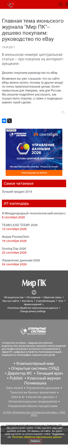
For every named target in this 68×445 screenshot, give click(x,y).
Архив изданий (33, 304)
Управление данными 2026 (21, 260)
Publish (16, 378)
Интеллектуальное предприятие (32, 401)
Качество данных (41, 397)
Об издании (33, 297)
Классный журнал (44, 378)
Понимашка (35, 383)
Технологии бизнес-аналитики (33, 392)
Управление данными (43, 388)
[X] (9, 121)
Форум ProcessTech (15, 236)
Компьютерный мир (35, 363)
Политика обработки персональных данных (32, 307)
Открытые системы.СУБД (35, 368)
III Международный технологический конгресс (34, 213)
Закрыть (35, 441)
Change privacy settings (33, 311)
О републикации (45, 300)
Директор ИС (20, 373)
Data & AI (18, 397)
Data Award (14, 388)
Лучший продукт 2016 (17, 191)
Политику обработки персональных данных (37, 437)
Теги (60, 300)
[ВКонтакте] (4, 121)
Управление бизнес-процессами (32, 406)
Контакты (27, 300)
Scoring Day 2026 (14, 248)
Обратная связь (52, 297)
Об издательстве (14, 297)
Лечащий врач (49, 373)
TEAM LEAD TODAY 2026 (20, 225)
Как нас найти (10, 300)
